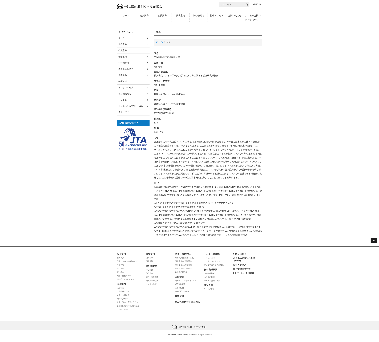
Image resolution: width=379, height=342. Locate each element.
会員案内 (162, 15)
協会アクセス (216, 15)
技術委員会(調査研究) (183, 265)
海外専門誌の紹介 (182, 291)
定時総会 (120, 272)
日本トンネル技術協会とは (127, 261)
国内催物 (149, 258)
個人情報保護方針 (242, 269)
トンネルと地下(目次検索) (130, 106)
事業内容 (120, 265)
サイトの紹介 (209, 289)
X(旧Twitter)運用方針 (243, 273)
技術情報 (122, 81)
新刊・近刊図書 (152, 277)
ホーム (126, 15)
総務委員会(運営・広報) (184, 258)
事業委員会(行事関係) (183, 268)
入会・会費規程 (123, 295)
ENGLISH (258, 4)
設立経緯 (120, 268)
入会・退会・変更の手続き (127, 302)
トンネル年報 (151, 284)
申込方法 (149, 270)
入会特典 (120, 288)
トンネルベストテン (212, 261)
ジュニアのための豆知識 (214, 265)
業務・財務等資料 (124, 276)
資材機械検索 (124, 94)
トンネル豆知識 (125, 87)
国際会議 (149, 261)
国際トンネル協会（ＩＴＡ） (186, 281)
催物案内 (180, 15)
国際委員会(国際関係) (183, 261)
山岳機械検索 (209, 273)
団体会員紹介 (122, 299)
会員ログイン (124, 112)
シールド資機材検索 (212, 281)
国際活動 (122, 75)
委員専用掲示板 (181, 272)
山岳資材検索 (209, 277)
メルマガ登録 (122, 309)
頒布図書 (149, 273)
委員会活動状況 (125, 69)
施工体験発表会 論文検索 (187, 301)
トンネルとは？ (210, 258)
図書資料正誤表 (152, 281)
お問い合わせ (234, 15)
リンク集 (122, 100)
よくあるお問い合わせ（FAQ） (253, 17)
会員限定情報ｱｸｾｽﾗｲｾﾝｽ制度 (128, 306)
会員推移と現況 (123, 291)
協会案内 (144, 15)
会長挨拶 (120, 258)
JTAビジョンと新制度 (125, 279)
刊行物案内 (198, 15)
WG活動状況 (180, 284)
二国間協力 (179, 288)
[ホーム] (139, 6)
